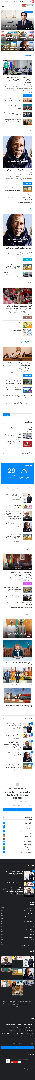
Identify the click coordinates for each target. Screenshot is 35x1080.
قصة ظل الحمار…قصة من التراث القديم (13, 882)
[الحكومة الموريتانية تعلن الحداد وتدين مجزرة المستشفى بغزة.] (27, 444)
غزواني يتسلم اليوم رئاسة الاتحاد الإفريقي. (21, 684)
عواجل (29, 839)
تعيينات (16, 1030)
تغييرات (11, 1030)
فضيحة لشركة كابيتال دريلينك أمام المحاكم (21, 607)
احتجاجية (19, 1024)
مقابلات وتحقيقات (26, 849)
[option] (17, 30)
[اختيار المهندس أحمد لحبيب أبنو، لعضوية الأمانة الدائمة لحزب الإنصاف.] (27, 498)
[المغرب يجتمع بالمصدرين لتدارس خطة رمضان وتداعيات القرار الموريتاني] (17, 696)
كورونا (22, 1033)
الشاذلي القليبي (29, 1027)
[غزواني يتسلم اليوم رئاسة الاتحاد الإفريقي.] (17, 675)
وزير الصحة (12, 1035)
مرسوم (24, 1035)
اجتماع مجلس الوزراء (28, 1024)
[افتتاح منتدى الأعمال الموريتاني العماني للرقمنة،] (6, 970)
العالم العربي (29, 913)
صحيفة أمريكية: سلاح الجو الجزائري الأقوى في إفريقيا (18, 403)
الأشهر (17, 488)
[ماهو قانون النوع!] (27, 332)
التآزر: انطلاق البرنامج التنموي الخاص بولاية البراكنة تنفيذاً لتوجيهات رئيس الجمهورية (19, 79)
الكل (14, 548)
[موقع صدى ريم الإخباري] (28, 5)
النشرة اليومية (12, 1027)
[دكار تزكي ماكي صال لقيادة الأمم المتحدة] (17, 628)
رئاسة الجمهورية (29, 1033)
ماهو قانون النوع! (17, 330)
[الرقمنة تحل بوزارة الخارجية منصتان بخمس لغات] (27, 114)
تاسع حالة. (22, 1030)
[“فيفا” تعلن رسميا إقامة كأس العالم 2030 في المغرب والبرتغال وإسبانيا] (17, 296)
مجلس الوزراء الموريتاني (7, 1033)
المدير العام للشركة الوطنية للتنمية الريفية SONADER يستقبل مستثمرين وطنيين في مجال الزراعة (12, 589)
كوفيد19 (17, 1033)
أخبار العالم (27, 621)
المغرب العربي (28, 916)
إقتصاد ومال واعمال (11, 550)
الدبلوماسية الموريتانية (10, 1024)
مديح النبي (30, 1035)
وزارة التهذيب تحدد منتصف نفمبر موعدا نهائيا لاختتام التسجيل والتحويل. (13, 435)
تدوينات (31, 42)
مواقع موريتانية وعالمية (29, 11)
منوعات (31, 32)
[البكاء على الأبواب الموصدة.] (27, 325)
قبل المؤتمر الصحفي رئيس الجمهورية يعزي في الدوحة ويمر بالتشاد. (13, 106)
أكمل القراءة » (28, 95)
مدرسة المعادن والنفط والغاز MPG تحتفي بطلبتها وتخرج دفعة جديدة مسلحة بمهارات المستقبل (12, 100)
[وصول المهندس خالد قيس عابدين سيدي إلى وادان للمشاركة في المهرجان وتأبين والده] (17, 988)
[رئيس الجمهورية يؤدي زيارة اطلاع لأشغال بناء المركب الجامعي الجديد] (27, 597)
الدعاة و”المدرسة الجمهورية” (25, 202)
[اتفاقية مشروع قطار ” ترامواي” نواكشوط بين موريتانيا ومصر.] (17, 562)
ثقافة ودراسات (27, 841)
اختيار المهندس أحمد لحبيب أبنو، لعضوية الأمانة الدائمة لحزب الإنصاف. (13, 496)
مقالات (29, 828)
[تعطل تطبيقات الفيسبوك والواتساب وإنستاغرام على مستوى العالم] (27, 390)
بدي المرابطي (30, 1030)
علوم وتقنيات (27, 847)
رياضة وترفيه (27, 844)
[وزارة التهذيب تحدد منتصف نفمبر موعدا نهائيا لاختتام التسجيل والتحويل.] (27, 436)
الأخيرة (28, 488)
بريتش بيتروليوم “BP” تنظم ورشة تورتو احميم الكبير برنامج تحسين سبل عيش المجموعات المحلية (13, 381)
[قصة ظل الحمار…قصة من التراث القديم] (27, 506)
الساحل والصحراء (28, 910)
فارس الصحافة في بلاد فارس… (24, 194)
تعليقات (7, 488)
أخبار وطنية (28, 823)
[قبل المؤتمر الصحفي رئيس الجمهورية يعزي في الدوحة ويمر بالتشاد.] (27, 107)
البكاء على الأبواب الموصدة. (14, 322)
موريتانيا (19, 1035)
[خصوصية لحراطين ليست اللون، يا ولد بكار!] (17, 152)
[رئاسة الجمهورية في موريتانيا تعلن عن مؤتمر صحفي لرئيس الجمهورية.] (27, 122)
